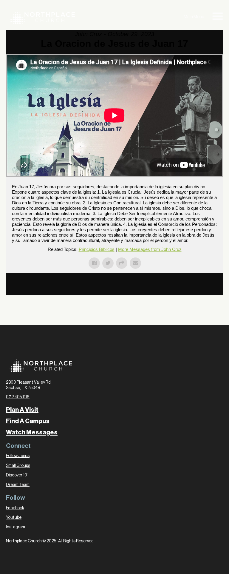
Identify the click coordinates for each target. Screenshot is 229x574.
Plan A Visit (22, 410)
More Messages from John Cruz (150, 249)
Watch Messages (32, 432)
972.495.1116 (18, 397)
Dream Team (18, 485)
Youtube (13, 518)
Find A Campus (27, 421)
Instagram (15, 527)
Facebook (15, 508)
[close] (217, 17)
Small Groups (18, 466)
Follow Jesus (18, 456)
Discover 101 (17, 475)
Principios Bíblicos (96, 249)
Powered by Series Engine (201, 289)
